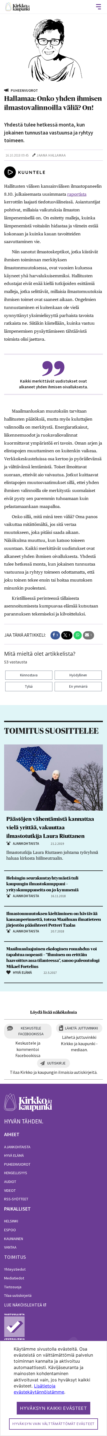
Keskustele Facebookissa (31, 1031)
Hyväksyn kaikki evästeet (53, 1408)
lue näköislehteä (23, 1305)
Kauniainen (13, 1238)
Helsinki (11, 1221)
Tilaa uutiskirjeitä (18, 1295)
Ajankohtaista (17, 1146)
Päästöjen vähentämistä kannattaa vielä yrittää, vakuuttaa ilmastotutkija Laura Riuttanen (50, 827)
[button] (55, 635)
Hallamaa (57, 155)
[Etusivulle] (17, 6)
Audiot (10, 1181)
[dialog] (53, 1388)
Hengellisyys (15, 1172)
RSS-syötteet (16, 1198)
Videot (10, 1190)
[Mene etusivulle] (28, 1105)
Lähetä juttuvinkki (81, 1028)
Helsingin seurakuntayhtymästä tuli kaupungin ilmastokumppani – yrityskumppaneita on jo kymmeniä (42, 884)
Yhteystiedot (15, 1269)
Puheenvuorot (17, 1164)
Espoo (10, 1229)
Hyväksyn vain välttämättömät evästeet (53, 1424)
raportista (76, 194)
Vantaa (10, 1247)
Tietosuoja (12, 1286)
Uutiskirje (56, 1063)
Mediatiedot (14, 1278)
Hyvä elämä (14, 1155)
